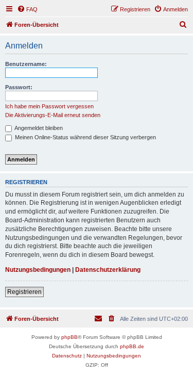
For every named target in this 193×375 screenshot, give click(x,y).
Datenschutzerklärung (108, 269)
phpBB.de (132, 346)
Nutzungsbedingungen (38, 269)
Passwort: (18, 87)
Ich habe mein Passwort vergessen (49, 106)
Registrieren (24, 292)
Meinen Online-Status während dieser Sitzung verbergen (84, 137)
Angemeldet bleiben (38, 128)
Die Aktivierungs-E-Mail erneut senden (52, 115)
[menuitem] (27, 9)
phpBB (69, 337)
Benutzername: (26, 64)
